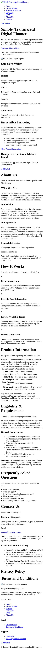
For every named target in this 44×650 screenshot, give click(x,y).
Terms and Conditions (14, 627)
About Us (9, 17)
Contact (9, 19)
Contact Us (10, 636)
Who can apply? (9, 492)
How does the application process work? (18, 494)
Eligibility (9, 13)
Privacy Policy (11, 625)
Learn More (14, 48)
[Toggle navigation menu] (28, 2)
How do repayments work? (13, 498)
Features (9, 609)
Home (8, 6)
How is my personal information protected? (19, 501)
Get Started (5, 23)
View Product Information (11, 149)
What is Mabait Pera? (11, 490)
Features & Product (13, 10)
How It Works (11, 8)
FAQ (8, 15)
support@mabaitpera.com (11, 532)
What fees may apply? (11, 496)
